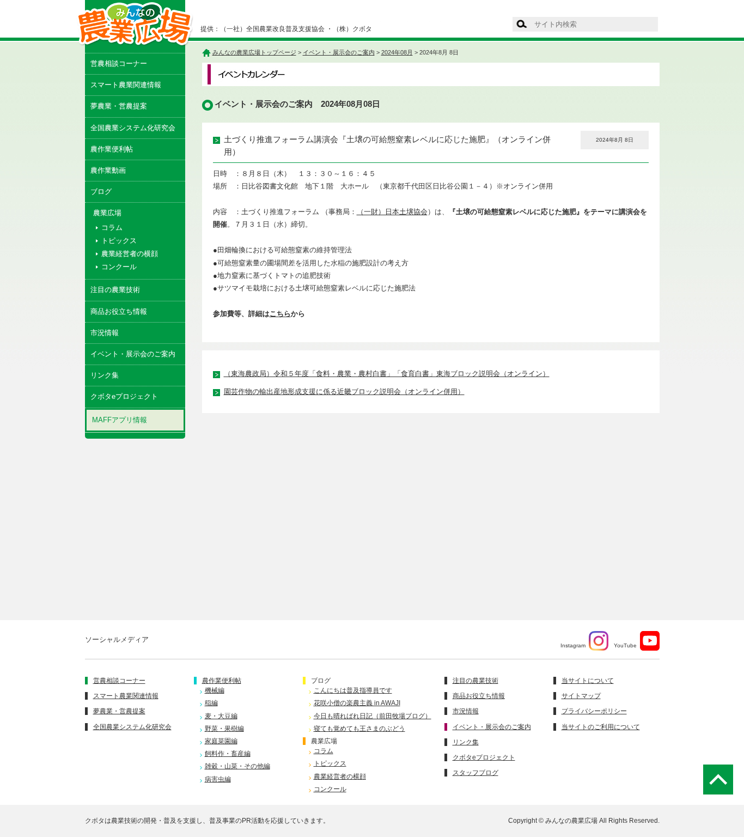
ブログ (101, 191)
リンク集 (104, 375)
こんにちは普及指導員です (353, 690)
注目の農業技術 (115, 290)
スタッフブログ (475, 773)
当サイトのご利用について (601, 727)
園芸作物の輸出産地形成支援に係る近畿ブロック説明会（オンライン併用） (344, 391)
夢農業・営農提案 (118, 106)
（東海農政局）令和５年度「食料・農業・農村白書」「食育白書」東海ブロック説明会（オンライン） (387, 373)
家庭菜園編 (221, 741)
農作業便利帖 (111, 149)
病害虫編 (218, 779)
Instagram (573, 645)
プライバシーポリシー (594, 711)
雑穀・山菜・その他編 (237, 766)
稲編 (211, 703)
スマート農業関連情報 (125, 85)
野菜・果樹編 (224, 728)
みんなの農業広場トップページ (254, 52)
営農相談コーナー (118, 63)
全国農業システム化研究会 (132, 128)
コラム (112, 227)
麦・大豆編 (221, 716)
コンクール (119, 267)
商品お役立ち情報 (118, 311)
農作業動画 (108, 170)
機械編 (214, 690)
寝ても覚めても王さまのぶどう (359, 728)
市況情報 (104, 333)
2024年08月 (397, 52)
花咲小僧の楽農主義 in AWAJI (357, 703)
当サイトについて (588, 680)
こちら (280, 314)
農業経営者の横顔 (129, 254)
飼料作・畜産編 (228, 753)
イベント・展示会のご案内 (132, 354)
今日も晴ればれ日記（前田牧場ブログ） (372, 716)
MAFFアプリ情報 (119, 420)
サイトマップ (581, 696)
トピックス (119, 240)
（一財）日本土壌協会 (392, 212)
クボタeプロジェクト (124, 396)
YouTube (625, 645)
